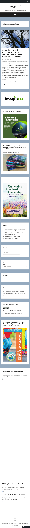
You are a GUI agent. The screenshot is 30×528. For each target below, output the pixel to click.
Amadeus (24, 523)
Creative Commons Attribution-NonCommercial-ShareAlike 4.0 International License (13, 312)
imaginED (15, 6)
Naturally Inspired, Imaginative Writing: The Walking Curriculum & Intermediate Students (12, 53)
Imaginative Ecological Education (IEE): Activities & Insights (15, 61)
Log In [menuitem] (28, 1)
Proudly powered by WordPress (9, 523)
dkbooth (11, 59)
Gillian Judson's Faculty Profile (12, 236)
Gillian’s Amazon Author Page (11, 152)
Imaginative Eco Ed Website (12, 238)
